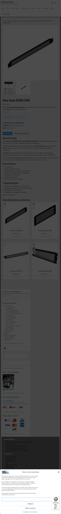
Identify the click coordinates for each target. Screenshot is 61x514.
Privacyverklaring (33, 511)
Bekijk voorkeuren (30, 508)
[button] (58, 472)
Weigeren (30, 504)
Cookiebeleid (26, 511)
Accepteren (30, 499)
